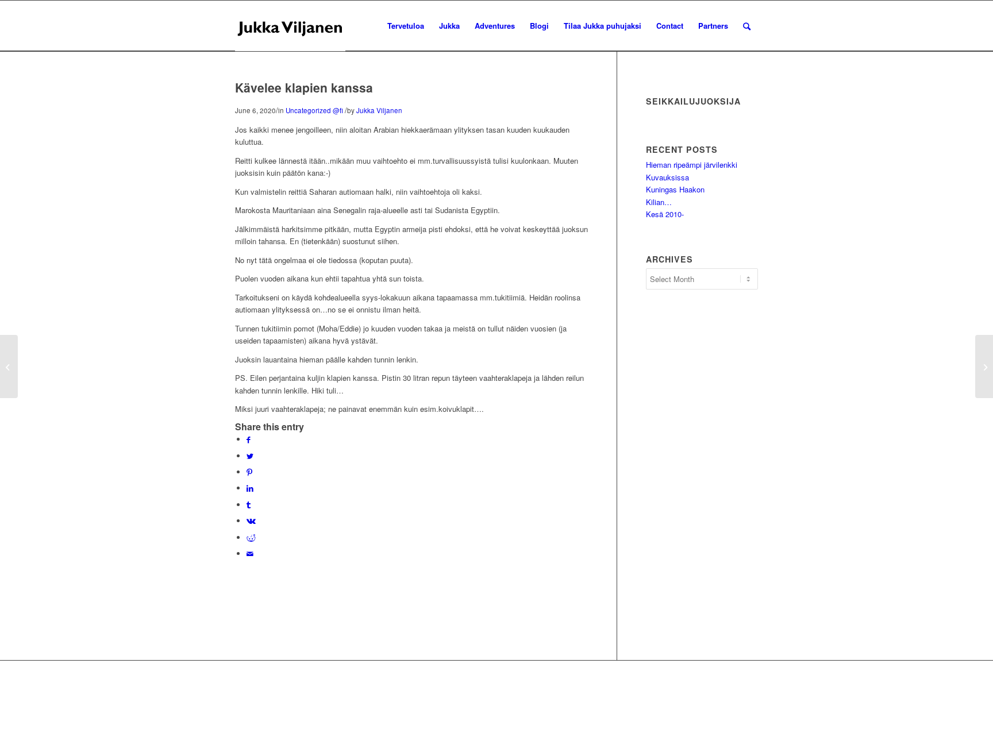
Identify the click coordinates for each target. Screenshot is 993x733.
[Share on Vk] (251, 520)
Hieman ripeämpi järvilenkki (691, 164)
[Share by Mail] (250, 553)
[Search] (747, 26)
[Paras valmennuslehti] (9, 366)
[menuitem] (406, 26)
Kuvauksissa (667, 177)
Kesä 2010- (665, 214)
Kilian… (659, 201)
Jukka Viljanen (379, 110)
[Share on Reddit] (251, 537)
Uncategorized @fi (314, 110)
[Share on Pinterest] (249, 471)
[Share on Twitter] (250, 455)
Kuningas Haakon (675, 189)
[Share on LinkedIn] (250, 488)
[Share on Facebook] (249, 439)
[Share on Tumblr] (249, 504)
